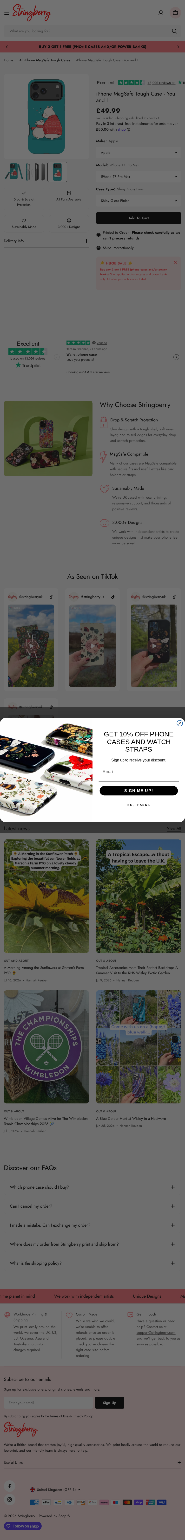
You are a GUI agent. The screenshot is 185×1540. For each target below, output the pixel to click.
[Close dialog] (180, 723)
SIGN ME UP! (138, 791)
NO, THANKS (138, 805)
